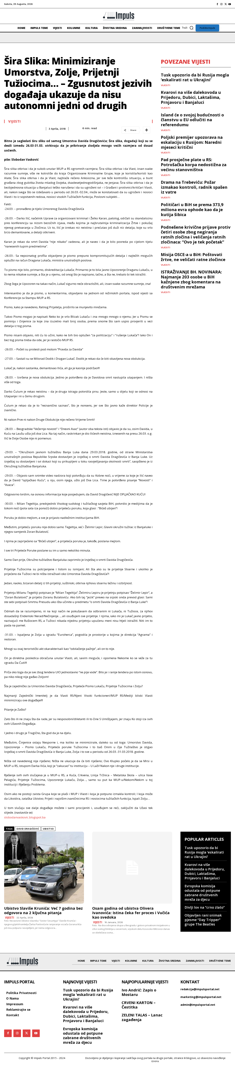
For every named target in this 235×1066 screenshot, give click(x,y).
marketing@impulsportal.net (200, 997)
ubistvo (48, 829)
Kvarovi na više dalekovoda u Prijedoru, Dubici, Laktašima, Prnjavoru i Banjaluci (191, 97)
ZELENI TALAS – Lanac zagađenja (142, 1017)
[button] (189, 28)
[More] (146, 130)
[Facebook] (217, 4)
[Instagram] (221, 4)
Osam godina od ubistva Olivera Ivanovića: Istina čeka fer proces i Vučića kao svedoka (131, 913)
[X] (225, 4)
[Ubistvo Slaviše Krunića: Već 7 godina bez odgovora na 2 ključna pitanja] (44, 868)
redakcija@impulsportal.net (200, 989)
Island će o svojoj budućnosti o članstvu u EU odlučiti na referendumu (192, 120)
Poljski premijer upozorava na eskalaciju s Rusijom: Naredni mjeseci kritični (192, 142)
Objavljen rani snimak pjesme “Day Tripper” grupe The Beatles (203, 920)
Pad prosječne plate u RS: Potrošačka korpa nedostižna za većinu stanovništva (193, 164)
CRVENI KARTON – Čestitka (139, 1005)
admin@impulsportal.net (197, 1005)
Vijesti (14, 121)
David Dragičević (28, 829)
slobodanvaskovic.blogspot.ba (25, 817)
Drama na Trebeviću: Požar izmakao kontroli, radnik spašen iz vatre (194, 187)
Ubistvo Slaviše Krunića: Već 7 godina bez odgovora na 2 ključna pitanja (43, 910)
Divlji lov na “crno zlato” (205, 907)
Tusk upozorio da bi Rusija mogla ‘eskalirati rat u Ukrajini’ (195, 77)
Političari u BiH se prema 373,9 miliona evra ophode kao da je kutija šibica (192, 209)
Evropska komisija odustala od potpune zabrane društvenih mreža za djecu (202, 893)
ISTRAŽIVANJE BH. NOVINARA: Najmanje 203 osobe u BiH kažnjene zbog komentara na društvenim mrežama (191, 279)
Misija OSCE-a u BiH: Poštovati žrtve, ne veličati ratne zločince (193, 257)
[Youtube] (229, 4)
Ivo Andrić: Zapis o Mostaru (139, 992)
